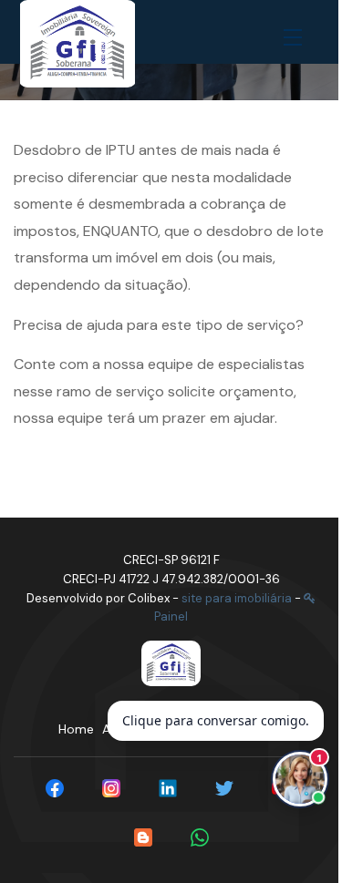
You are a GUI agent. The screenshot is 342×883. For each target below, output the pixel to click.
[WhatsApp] (199, 837)
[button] (296, 38)
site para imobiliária (236, 598)
